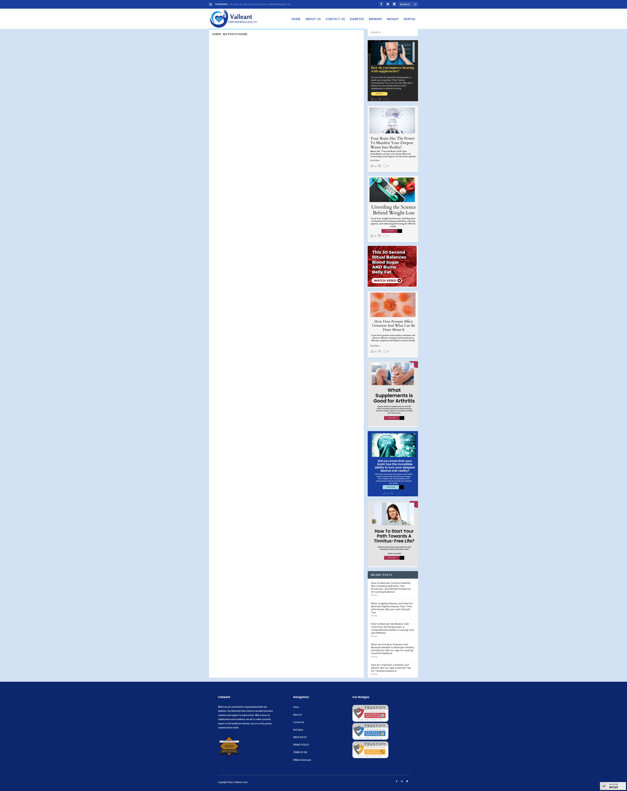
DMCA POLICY (300, 737)
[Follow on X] (402, 781)
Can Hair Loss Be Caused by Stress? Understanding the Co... (260, 4)
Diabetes (357, 19)
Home (296, 19)
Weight (393, 19)
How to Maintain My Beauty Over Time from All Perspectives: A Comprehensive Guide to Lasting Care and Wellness (392, 628)
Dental (410, 19)
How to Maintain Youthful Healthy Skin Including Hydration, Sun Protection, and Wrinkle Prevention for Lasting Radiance (391, 587)
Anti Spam (298, 729)
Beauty (374, 595)
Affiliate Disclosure (302, 759)
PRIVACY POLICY (301, 744)
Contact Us (335, 19)
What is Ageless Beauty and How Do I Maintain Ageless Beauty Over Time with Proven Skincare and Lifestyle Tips (392, 608)
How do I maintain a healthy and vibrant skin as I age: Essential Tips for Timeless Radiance (391, 667)
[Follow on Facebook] (397, 781)
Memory (375, 19)
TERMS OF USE (300, 752)
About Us (313, 19)
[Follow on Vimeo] (407, 781)
